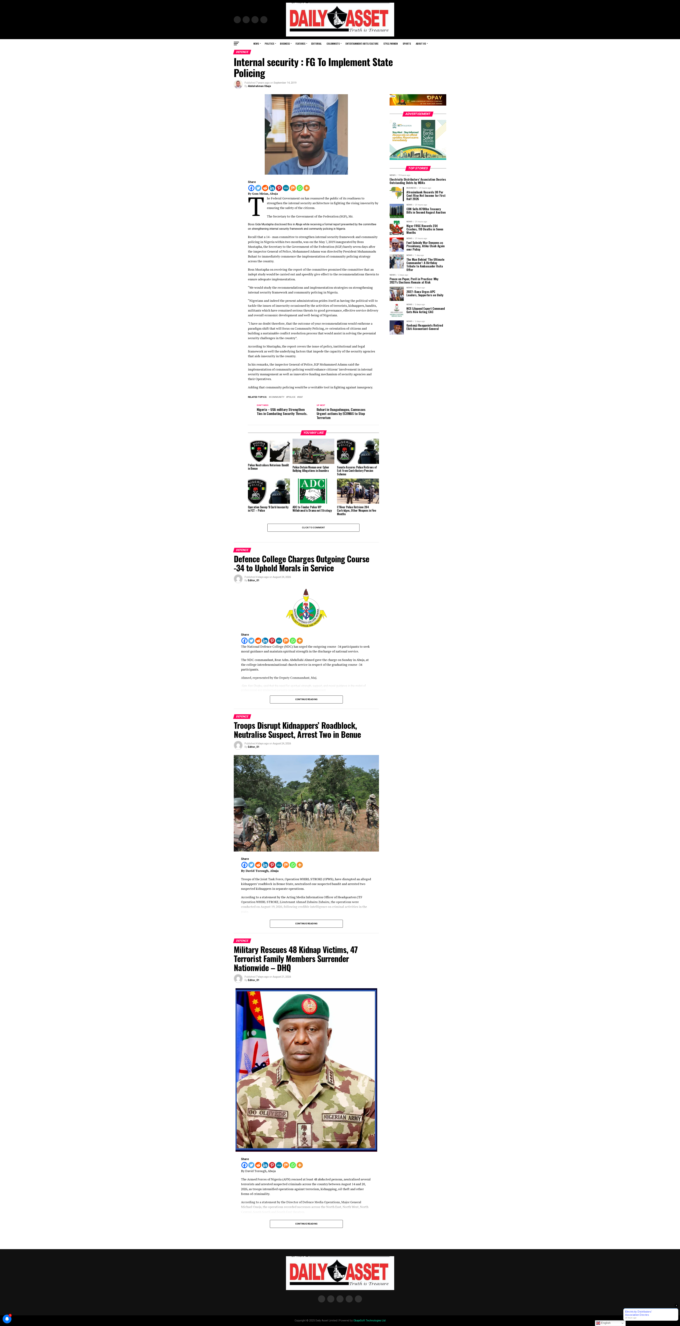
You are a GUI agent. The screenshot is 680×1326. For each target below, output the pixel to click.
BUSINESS (285, 43)
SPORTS (407, 43)
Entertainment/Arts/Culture (361, 43)
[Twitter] (258, 188)
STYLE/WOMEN (390, 43)
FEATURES (300, 43)
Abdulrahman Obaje (259, 86)
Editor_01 (253, 580)
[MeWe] (286, 188)
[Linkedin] (272, 188)
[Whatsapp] (300, 188)
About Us (421, 43)
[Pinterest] (279, 188)
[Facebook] (251, 188)
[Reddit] (265, 188)
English (605, 1322)
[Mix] (293, 188)
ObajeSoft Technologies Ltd (369, 1320)
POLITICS (269, 43)
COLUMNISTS (333, 43)
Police (291, 397)
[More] (307, 188)
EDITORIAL (316, 43)
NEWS (256, 43)
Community (277, 397)
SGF (301, 397)
